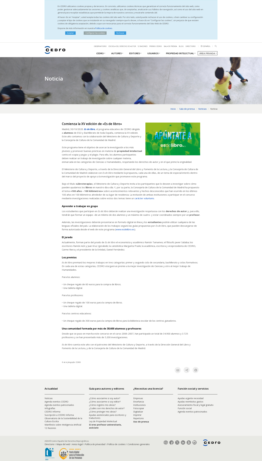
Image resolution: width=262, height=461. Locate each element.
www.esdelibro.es (125, 229)
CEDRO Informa (52, 411)
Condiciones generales (139, 444)
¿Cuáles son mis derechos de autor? (106, 408)
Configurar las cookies (95, 33)
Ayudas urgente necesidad (190, 398)
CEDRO (100, 53)
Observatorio (100, 46)
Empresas (138, 398)
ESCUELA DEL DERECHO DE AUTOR (122, 46)
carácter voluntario (144, 198)
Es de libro (89, 129)
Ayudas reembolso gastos (190, 401)
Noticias (49, 398)
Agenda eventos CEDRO (56, 401)
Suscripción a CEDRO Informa (59, 415)
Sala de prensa (170, 46)
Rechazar (120, 33)
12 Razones (50, 428)
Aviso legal (77, 444)
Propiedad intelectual (180, 53)
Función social (185, 408)
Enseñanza (138, 401)
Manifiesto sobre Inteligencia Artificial (63, 424)
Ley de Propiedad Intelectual (103, 421)
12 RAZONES (142, 46)
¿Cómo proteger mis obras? (102, 411)
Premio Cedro (155, 46)
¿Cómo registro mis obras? (102, 405)
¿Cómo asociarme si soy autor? (104, 398)
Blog (181, 46)
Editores (134, 53)
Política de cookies (103, 28)
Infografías (50, 408)
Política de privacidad (95, 444)
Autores (116, 53)
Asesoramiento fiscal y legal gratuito (195, 405)
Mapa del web (63, 444)
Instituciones (139, 405)
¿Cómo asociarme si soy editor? (105, 401)
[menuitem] (99, 53)
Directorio (191, 46)
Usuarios (152, 53)
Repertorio (138, 418)
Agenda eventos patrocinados (59, 405)
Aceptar (70, 33)
